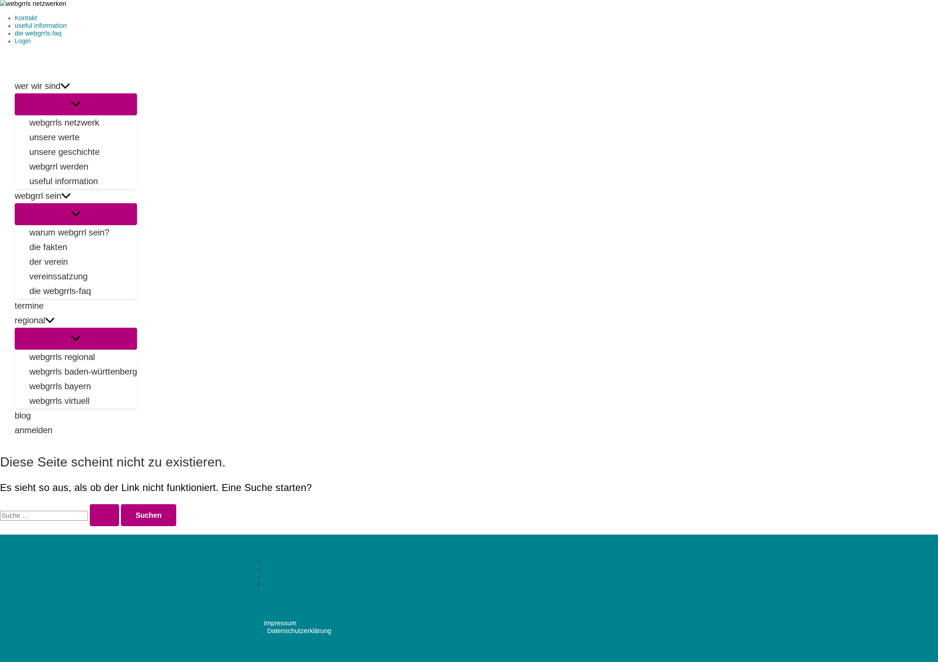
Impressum (280, 623)
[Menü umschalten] (76, 104)
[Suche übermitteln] (104, 515)
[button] (65, 86)
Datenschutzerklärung (299, 631)
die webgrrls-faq (38, 33)
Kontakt (26, 18)
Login (23, 41)
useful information (41, 25)
